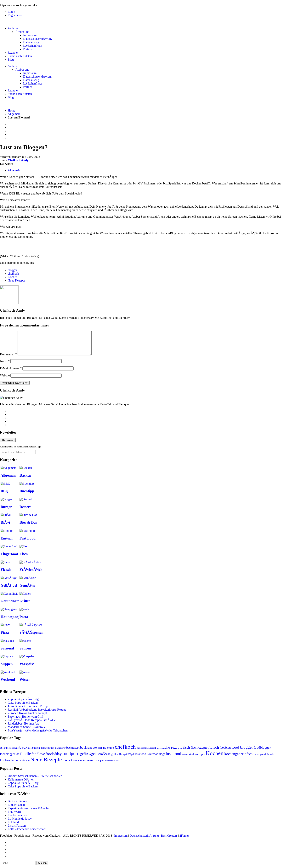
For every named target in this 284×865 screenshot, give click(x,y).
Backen (25, 475)
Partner (27, 49)
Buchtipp (27, 491)
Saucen (25, 648)
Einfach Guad (16, 804)
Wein (118, 760)
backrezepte (88, 747)
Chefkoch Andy (18, 160)
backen (25, 747)
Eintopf (7, 538)
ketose (185, 754)
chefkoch (13, 273)
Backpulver (60, 748)
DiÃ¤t (5, 522)
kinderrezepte (197, 754)
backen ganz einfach (43, 747)
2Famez (184, 835)
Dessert (25, 507)
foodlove (38, 754)
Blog (11, 59)
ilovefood (140, 754)
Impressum (30, 35)
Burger (6, 507)
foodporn (70, 753)
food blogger (242, 747)
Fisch (24, 554)
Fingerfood (9, 554)
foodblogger (262, 747)
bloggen (13, 270)
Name (5, 361)
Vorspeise (27, 664)
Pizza (5, 632)
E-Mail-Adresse (11, 368)
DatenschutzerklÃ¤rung (37, 38)
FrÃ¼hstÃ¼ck (31, 569)
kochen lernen (10, 760)
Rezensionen (78, 760)
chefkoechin (142, 748)
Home (11, 110)
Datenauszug (31, 42)
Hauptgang (10, 617)
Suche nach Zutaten (20, 56)
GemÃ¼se (27, 585)
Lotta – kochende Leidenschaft (26, 829)
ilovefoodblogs (156, 754)
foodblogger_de (9, 754)
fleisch (213, 747)
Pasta (24, 617)
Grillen (25, 601)
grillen (114, 754)
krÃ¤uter (25, 760)
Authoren (13, 28)
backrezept (72, 747)
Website (5, 375)
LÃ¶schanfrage (32, 45)
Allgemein (14, 114)
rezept (91, 760)
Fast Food (28, 538)
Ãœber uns (22, 31)
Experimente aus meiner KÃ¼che (28, 808)
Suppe (99, 760)
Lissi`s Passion (17, 825)
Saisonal (7, 648)
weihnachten (109, 761)
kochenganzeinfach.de (263, 754)
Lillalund (13, 822)
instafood (173, 753)
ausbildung (14, 748)
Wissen (25, 679)
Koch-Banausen (17, 815)
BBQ (5, 491)
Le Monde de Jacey (20, 818)
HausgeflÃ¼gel (126, 754)
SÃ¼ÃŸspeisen (31, 632)
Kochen (12, 277)
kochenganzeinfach (238, 754)
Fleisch (6, 569)
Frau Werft (14, 811)
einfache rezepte (169, 747)
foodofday (54, 754)
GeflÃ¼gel (9, 585)
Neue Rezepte (16, 280)
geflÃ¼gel (88, 754)
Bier (100, 747)
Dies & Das (28, 522)
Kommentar (8, 354)
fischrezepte (199, 747)
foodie (25, 753)
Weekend (8, 679)
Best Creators (169, 835)
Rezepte (13, 52)
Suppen (7, 664)
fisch (186, 747)
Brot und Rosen (17, 801)
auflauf (4, 747)
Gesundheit (10, 601)
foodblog (225, 747)
